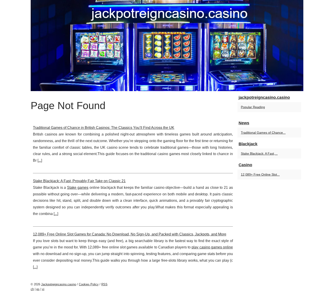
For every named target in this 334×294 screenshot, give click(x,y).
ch (32, 289)
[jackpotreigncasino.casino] (167, 45)
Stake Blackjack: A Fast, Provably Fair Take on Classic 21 (79, 181)
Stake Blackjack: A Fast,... (259, 153)
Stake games (77, 187)
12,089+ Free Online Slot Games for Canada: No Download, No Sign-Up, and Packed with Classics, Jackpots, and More (129, 234)
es (38, 289)
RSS (104, 284)
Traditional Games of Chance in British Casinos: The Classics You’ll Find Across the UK (103, 128)
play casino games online (212, 247)
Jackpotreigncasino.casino (58, 284)
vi (43, 289)
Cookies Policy (89, 284)
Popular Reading (253, 107)
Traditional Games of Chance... (263, 132)
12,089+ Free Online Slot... (260, 174)
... (39, 160)
